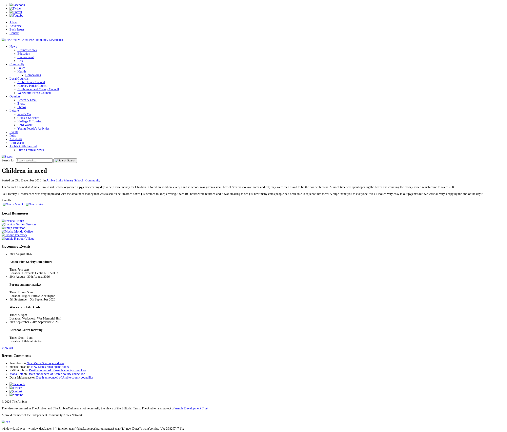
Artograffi (16, 139)
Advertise (16, 26)
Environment (25, 57)
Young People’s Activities (33, 128)
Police (21, 68)
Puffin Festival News (30, 150)
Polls (13, 135)
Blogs (21, 103)
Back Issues (17, 29)
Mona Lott (16, 374)
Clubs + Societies (28, 117)
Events (14, 132)
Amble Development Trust (191, 408)
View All (7, 348)
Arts (20, 60)
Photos (21, 107)
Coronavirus (33, 75)
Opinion (15, 96)
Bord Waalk (24, 125)
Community (17, 64)
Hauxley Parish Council (32, 85)
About (13, 22)
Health (21, 71)
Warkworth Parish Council (34, 92)
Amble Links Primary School (64, 180)
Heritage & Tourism (29, 121)
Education (23, 53)
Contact (14, 33)
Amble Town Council (31, 82)
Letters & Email (27, 100)
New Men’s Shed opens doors (45, 363)
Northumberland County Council (38, 89)
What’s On (24, 114)
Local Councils (19, 78)
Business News (27, 50)
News (13, 46)
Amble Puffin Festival (23, 146)
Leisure (14, 110)
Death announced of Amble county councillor (57, 370)
